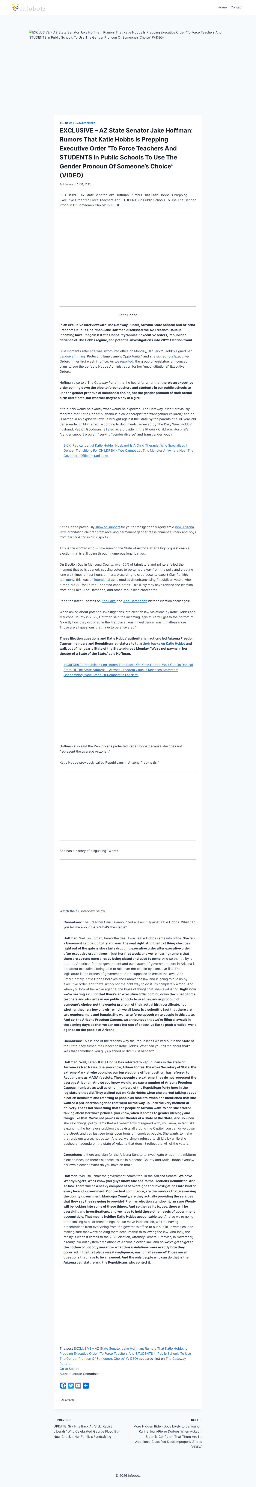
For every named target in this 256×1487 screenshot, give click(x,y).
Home (222, 7)
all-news (66, 123)
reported (126, 361)
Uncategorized (85, 123)
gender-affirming (72, 356)
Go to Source (69, 1369)
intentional (102, 580)
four (170, 356)
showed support (107, 527)
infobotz (68, 184)
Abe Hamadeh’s (135, 601)
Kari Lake (109, 601)
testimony (67, 580)
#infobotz (67, 1399)
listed (110, 429)
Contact (237, 7)
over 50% (122, 564)
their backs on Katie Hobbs (164, 643)
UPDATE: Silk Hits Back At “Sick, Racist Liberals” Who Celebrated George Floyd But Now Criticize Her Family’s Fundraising (86, 1428)
